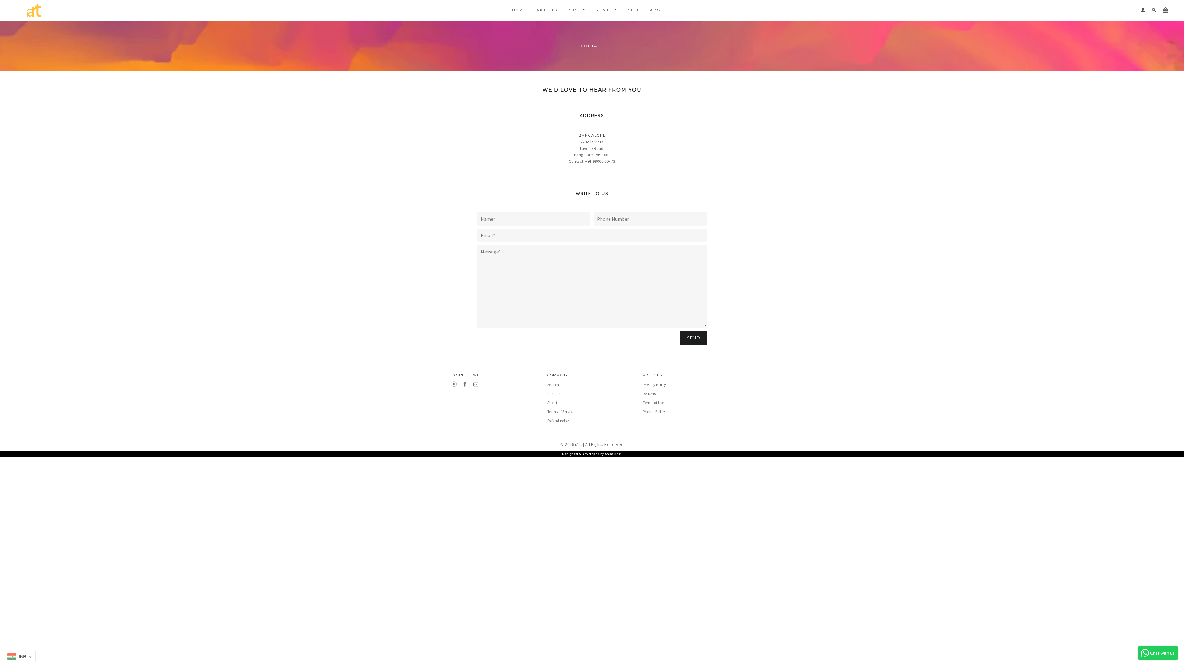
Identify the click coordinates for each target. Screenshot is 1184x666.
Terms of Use (653, 402)
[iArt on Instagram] (455, 384)
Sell (634, 10)
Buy (574, 10)
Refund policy (558, 420)
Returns (649, 393)
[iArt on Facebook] (466, 384)
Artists (546, 10)
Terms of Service (560, 411)
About (658, 10)
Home (519, 10)
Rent (603, 10)
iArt (578, 444)
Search (553, 384)
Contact (554, 393)
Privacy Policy (654, 384)
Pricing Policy (654, 411)
